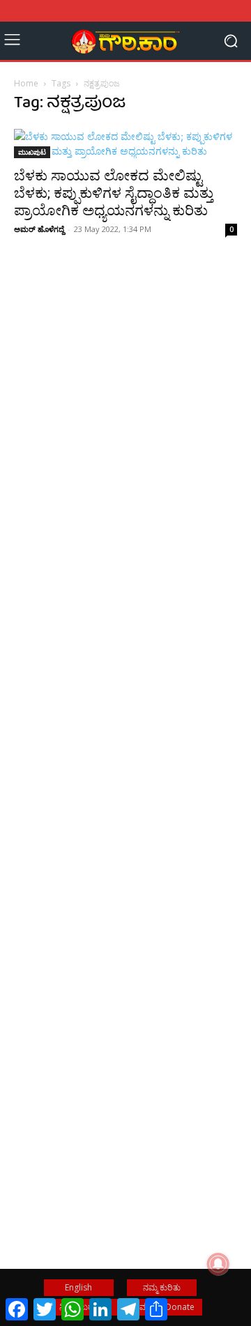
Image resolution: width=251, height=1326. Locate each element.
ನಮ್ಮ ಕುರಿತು (162, 1287)
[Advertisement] (125, 443)
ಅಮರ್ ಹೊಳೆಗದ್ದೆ (39, 229)
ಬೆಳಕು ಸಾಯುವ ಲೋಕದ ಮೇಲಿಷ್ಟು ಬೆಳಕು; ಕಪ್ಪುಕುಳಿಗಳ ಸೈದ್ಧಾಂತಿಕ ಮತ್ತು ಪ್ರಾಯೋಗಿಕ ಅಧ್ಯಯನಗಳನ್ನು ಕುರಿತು (113, 193)
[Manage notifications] (218, 1264)
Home (26, 83)
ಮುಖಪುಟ (32, 152)
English (78, 1287)
